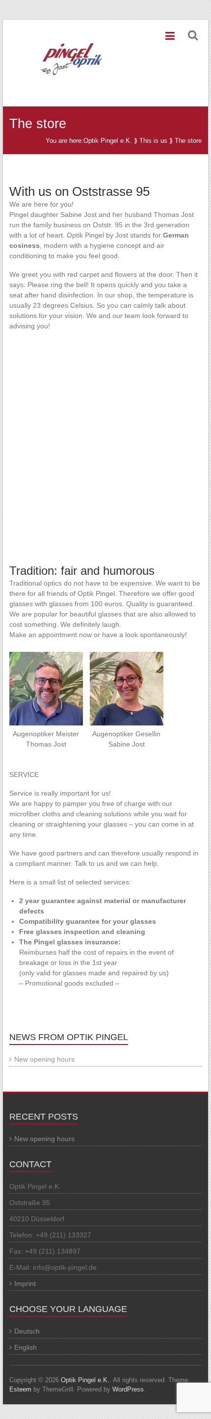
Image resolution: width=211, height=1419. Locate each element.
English (25, 1347)
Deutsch (27, 1331)
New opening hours (44, 1059)
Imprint (25, 1283)
